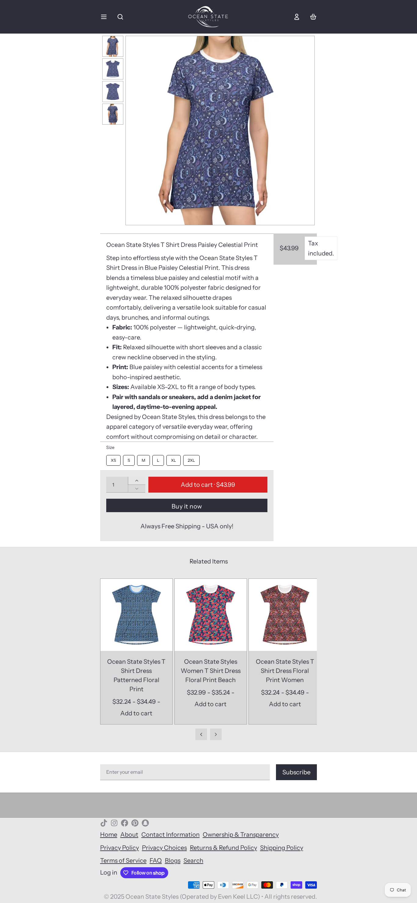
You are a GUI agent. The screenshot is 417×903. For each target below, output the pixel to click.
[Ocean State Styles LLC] (208, 16)
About (129, 834)
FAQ (156, 860)
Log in (108, 872)
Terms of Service (123, 860)
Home (108, 834)
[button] (207, 485)
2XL (191, 459)
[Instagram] (114, 823)
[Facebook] (124, 823)
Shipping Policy (281, 847)
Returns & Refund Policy (223, 847)
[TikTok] (103, 823)
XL (173, 459)
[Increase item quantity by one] (136, 481)
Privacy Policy (119, 847)
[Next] (306, 130)
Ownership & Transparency (241, 834)
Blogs (172, 860)
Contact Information (170, 834)
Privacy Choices (164, 847)
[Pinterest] (135, 823)
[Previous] (134, 130)
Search (193, 860)
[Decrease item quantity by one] (136, 489)
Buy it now (187, 506)
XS (113, 459)
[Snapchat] (145, 823)
